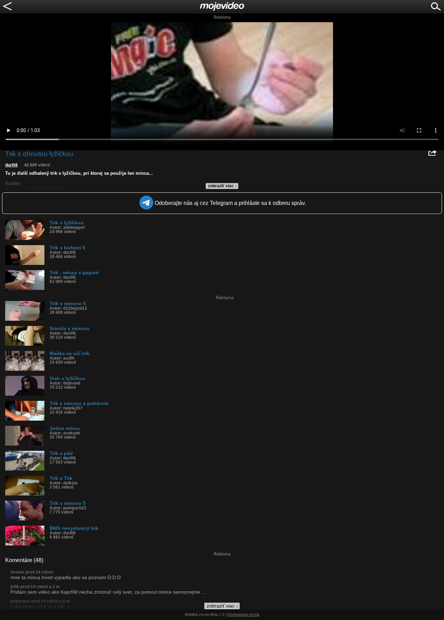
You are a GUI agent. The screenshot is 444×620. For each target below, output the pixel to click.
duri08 (11, 165)
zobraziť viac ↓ (222, 185)
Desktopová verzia (243, 614)
